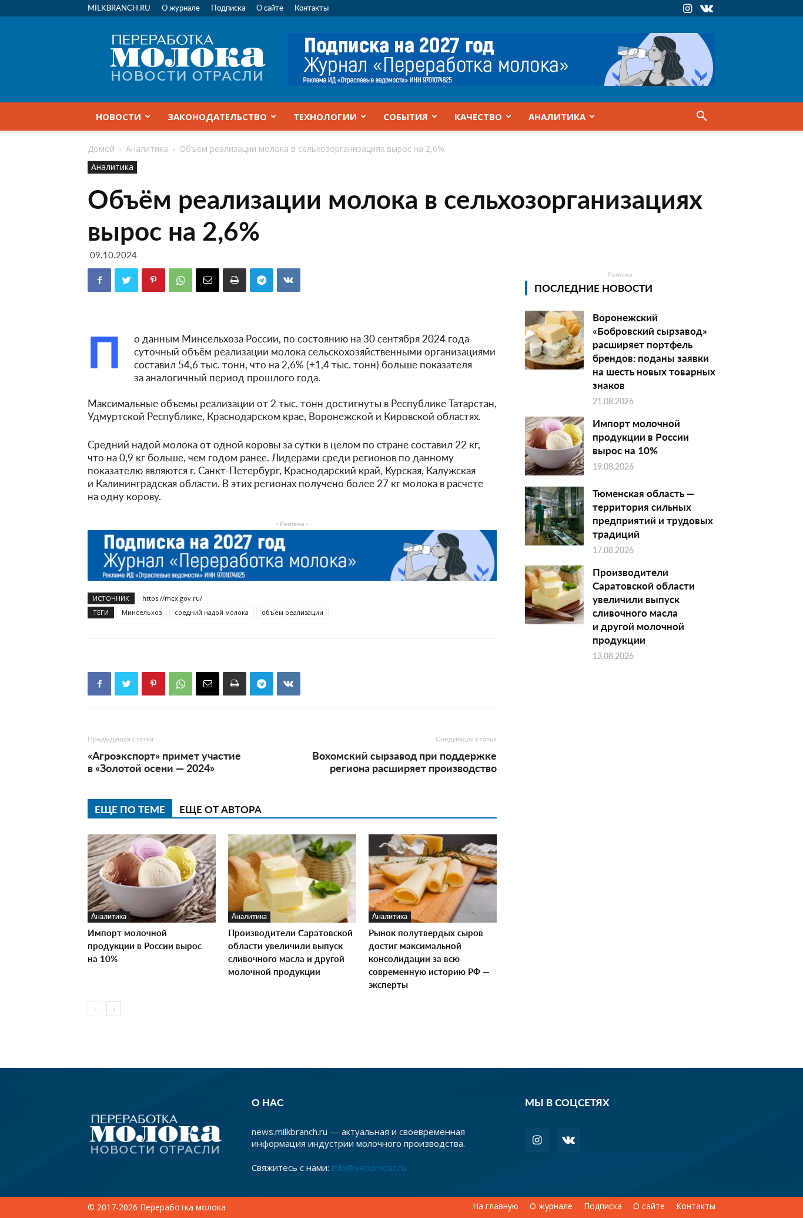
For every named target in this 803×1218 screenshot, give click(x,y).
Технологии (325, 116)
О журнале (181, 7)
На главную (495, 1206)
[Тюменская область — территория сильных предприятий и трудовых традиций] (554, 516)
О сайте (269, 7)
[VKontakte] (706, 8)
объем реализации (292, 612)
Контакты (312, 7)
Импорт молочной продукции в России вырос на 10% (145, 945)
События (405, 116)
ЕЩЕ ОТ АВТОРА (220, 809)
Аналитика (556, 116)
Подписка (228, 7)
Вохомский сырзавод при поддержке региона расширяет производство (404, 761)
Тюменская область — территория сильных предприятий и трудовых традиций (653, 513)
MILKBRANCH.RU (119, 7)
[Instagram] (687, 8)
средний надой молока (212, 612)
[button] (701, 117)
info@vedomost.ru (369, 1167)
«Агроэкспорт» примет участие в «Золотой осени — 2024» (164, 761)
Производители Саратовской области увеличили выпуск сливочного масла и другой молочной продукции (290, 951)
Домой (101, 148)
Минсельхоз (142, 612)
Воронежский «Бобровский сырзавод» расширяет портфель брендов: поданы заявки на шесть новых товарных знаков (654, 351)
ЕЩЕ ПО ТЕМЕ (130, 809)
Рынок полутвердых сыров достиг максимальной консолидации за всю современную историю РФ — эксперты (429, 958)
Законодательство (217, 116)
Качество (478, 116)
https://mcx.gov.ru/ (172, 598)
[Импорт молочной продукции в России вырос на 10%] (152, 878)
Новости (118, 116)
